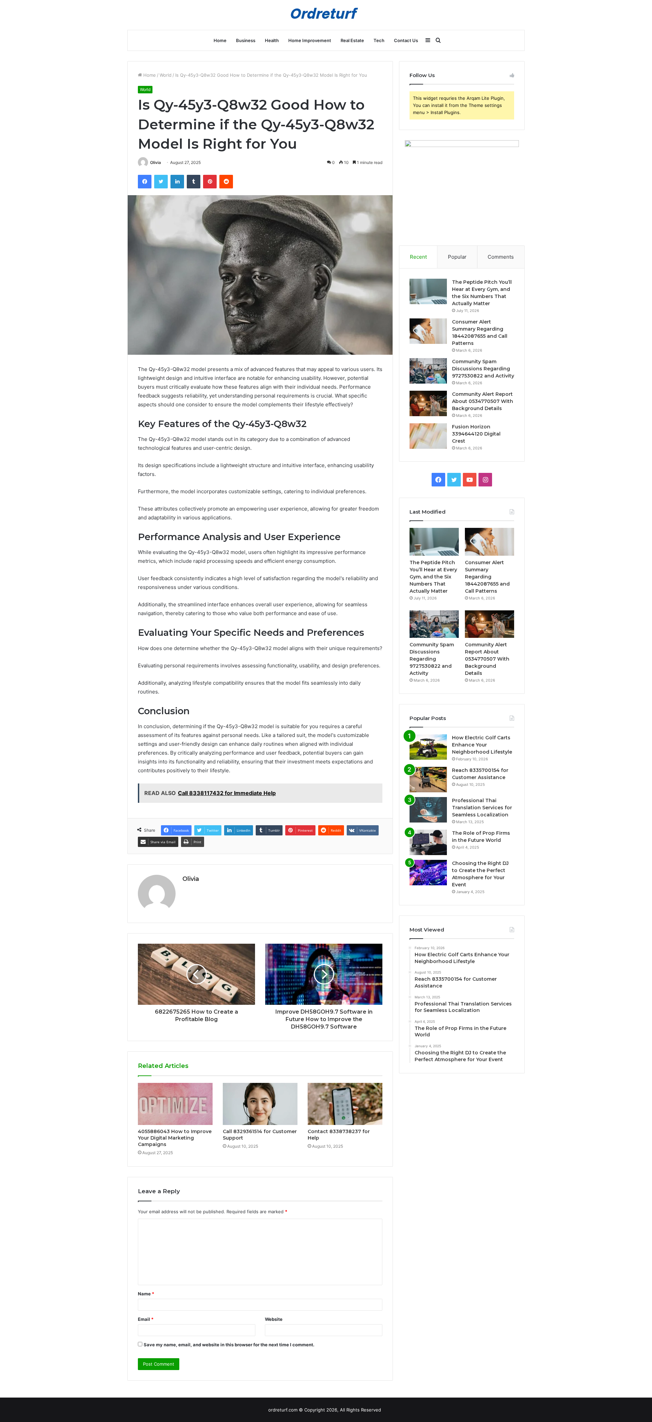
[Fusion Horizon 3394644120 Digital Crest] (428, 436)
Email (145, 1319)
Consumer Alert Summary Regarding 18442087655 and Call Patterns (487, 576)
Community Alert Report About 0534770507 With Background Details (482, 401)
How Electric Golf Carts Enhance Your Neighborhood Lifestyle (482, 745)
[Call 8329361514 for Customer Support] (260, 1104)
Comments (501, 257)
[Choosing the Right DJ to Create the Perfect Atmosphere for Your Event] (428, 872)
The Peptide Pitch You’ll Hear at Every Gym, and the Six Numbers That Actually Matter (433, 576)
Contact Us (406, 40)
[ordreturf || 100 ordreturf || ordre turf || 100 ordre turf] (326, 15)
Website (274, 1319)
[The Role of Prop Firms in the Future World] (428, 842)
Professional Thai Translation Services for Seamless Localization (482, 807)
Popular (457, 257)
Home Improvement (309, 40)
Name (146, 1293)
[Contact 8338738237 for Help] (345, 1104)
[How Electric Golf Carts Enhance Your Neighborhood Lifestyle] (428, 747)
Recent (418, 257)
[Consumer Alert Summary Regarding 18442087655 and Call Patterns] (428, 331)
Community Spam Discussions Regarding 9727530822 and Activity (483, 368)
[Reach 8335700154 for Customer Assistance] (428, 779)
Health (272, 40)
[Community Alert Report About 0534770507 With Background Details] (428, 403)
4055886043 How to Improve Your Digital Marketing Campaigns (175, 1137)
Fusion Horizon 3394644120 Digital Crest (476, 434)
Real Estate (352, 40)
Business (245, 40)
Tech (379, 40)
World (165, 75)
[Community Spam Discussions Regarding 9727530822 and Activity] (428, 371)
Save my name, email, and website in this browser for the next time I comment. (229, 1344)
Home (220, 40)
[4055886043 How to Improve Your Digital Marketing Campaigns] (175, 1104)
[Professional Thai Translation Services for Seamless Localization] (428, 810)
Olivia (155, 162)
